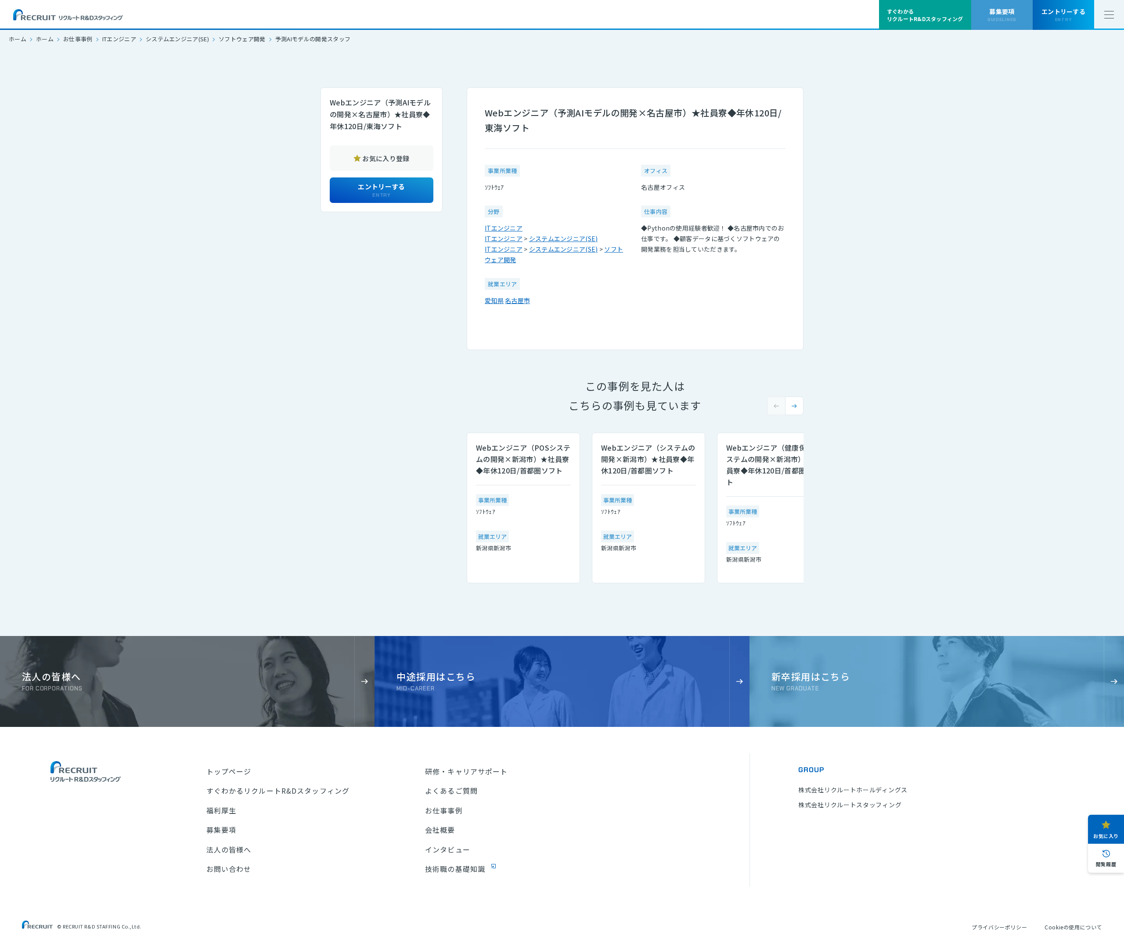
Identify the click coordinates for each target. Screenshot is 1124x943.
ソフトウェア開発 (242, 39)
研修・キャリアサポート (466, 771)
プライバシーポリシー (999, 927)
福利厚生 (221, 810)
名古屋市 (517, 300)
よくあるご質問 (451, 790)
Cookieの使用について (1073, 927)
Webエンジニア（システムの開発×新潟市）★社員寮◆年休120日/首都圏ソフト (648, 459)
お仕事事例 (78, 39)
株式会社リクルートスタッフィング (849, 804)
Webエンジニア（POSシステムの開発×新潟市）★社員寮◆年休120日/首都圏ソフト (523, 459)
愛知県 (494, 300)
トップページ (229, 771)
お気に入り (1106, 835)
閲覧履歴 (1106, 863)
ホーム (17, 39)
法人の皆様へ (229, 849)
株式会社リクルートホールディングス (853, 789)
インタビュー (447, 849)
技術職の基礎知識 (455, 869)
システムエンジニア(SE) (177, 39)
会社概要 (440, 830)
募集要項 (221, 830)
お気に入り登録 (385, 158)
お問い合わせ (229, 869)
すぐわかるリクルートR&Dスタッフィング (277, 790)
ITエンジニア (119, 39)
